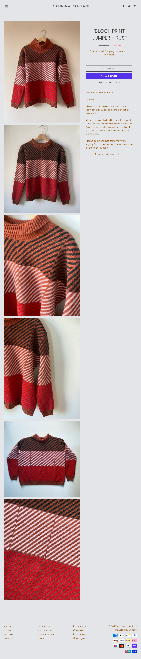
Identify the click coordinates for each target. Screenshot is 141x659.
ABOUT (7, 626)
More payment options (109, 82)
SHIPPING (8, 638)
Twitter (79, 630)
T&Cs (41, 638)
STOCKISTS (44, 626)
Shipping (109, 51)
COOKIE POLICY (46, 634)
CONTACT (9, 630)
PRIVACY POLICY (46, 630)
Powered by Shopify (126, 629)
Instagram (81, 638)
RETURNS (8, 634)
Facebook (81, 626)
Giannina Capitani (70, 6)
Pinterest (80, 634)
